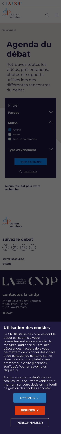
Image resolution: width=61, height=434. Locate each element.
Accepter (27, 398)
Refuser (28, 410)
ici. (17, 370)
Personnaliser (30, 423)
